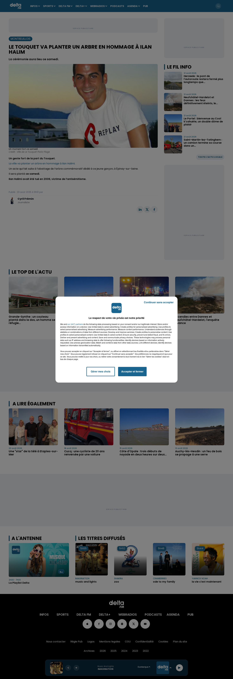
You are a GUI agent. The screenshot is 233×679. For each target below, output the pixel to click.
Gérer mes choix (100, 371)
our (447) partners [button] (75, 324)
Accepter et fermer (132, 371)
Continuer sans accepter (159, 302)
